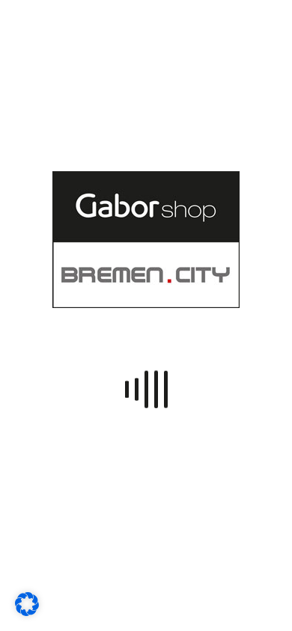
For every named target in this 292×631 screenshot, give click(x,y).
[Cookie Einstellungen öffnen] (27, 612)
